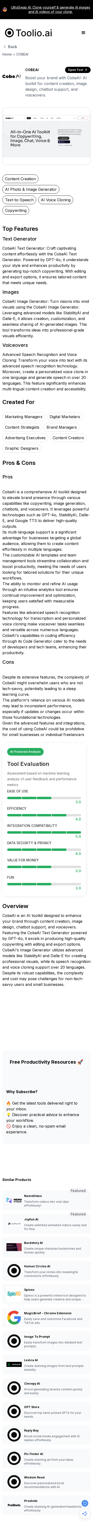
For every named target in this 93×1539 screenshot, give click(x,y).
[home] (27, 33)
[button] (83, 33)
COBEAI (22, 54)
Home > (8, 54)
